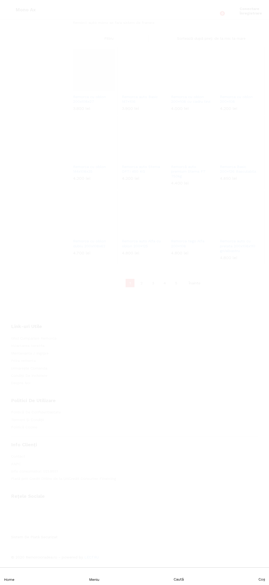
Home (9, 579)
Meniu (94, 579)
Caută (179, 579)
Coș (261, 579)
